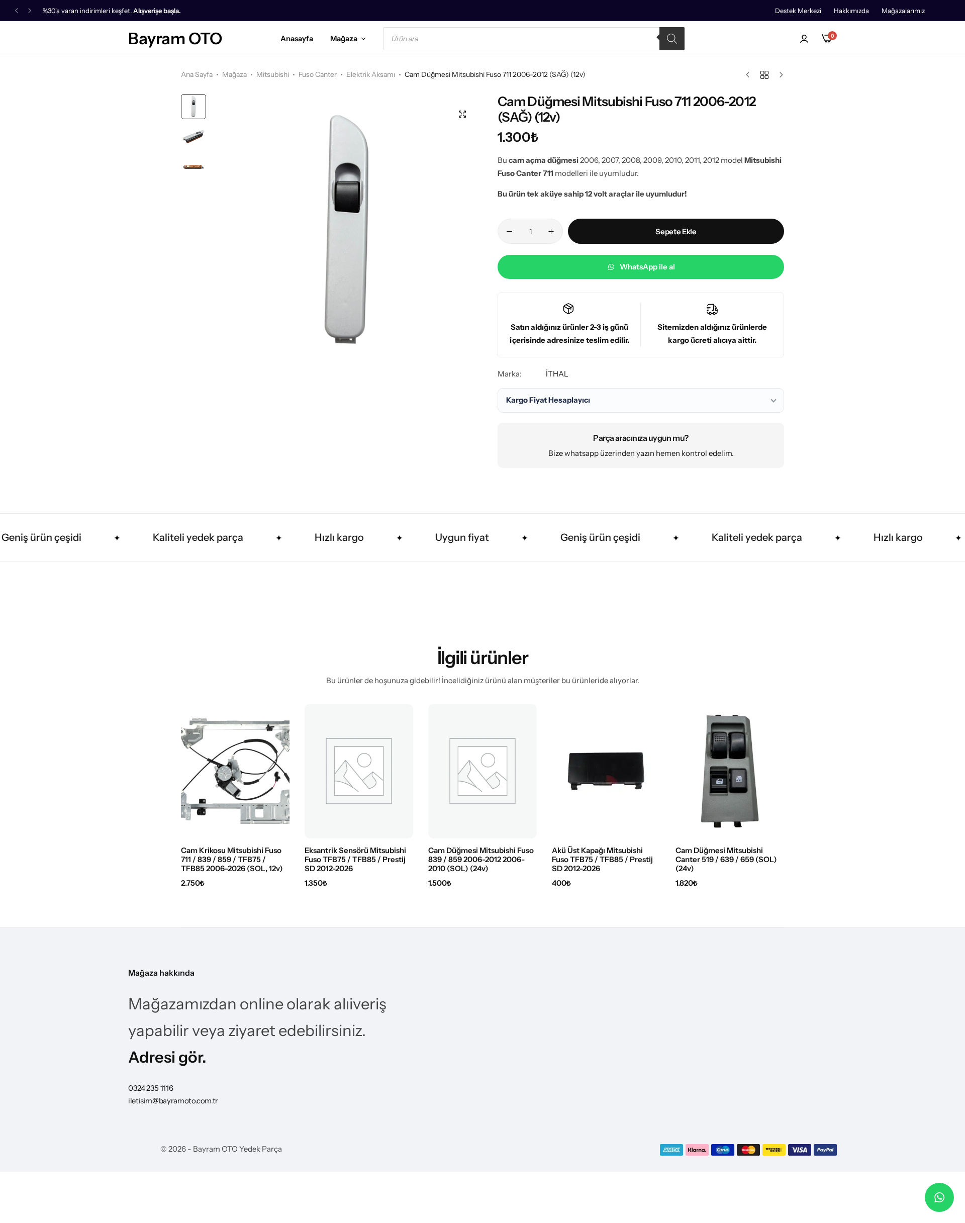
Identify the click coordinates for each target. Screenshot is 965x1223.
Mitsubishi (272, 74)
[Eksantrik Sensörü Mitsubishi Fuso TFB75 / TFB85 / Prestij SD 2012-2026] (359, 771)
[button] (16, 11)
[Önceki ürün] (750, 75)
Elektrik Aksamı (370, 74)
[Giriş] (804, 39)
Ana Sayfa (197, 74)
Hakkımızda (851, 11)
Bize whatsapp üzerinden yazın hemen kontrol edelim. (641, 453)
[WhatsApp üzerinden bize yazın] (939, 1197)
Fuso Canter (318, 74)
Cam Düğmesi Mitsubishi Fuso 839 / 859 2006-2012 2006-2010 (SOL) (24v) (481, 859)
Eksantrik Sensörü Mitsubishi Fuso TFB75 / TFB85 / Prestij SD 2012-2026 (355, 859)
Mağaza (343, 38)
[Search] (672, 38)
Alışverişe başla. (157, 11)
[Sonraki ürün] (779, 75)
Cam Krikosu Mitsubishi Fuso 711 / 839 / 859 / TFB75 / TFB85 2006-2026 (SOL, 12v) (232, 859)
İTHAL (557, 374)
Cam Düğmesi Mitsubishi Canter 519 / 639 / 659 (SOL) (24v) (726, 859)
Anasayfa (296, 38)
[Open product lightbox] (462, 114)
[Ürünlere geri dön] (764, 75)
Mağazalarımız (903, 11)
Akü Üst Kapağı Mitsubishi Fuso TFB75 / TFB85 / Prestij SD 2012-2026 (602, 859)
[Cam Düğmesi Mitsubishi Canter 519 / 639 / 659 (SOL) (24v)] (730, 771)
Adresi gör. (167, 1057)
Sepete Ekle (675, 231)
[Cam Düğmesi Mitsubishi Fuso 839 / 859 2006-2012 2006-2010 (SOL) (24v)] (482, 771)
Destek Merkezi (798, 11)
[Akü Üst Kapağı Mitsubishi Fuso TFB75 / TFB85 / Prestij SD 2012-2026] (606, 771)
